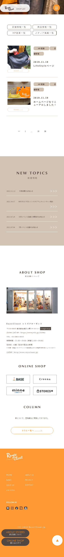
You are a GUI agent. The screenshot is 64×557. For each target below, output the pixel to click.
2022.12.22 (10, 191)
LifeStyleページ (44, 66)
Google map (45, 328)
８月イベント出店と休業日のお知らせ (32, 217)
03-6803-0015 (18, 336)
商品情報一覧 (45, 27)
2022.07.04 (10, 227)
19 (38, 131)
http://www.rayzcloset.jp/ (26, 352)
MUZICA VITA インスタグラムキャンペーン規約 (36, 201)
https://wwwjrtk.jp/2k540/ (33, 332)
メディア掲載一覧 (44, 33)
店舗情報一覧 (19, 27)
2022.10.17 (10, 201)
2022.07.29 (10, 217)
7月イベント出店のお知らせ (28, 227)
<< (19, 131)
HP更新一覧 (19, 33)
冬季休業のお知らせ (26, 191)
